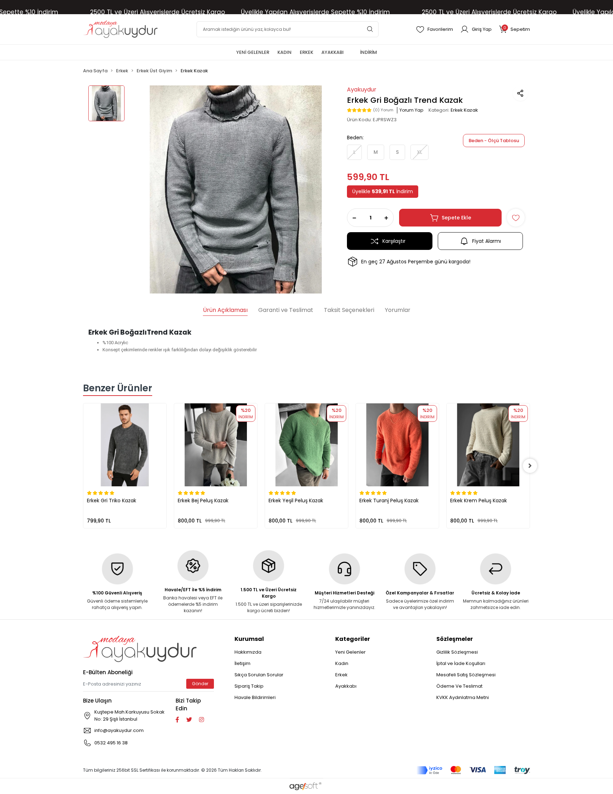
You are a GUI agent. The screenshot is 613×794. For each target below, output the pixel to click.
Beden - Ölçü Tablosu (494, 140)
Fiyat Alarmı (486, 241)
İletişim (242, 663)
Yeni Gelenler (350, 652)
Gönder (200, 684)
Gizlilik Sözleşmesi (457, 652)
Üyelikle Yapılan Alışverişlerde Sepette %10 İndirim (315, 12)
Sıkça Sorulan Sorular (258, 674)
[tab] (225, 311)
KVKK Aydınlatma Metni (462, 697)
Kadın (341, 663)
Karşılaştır (393, 241)
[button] (514, 29)
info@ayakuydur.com (119, 730)
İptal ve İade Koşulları (460, 663)
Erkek (341, 674)
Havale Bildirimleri (255, 697)
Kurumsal (249, 639)
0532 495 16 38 (111, 742)
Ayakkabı (346, 686)
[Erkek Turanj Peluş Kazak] (397, 444)
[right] (530, 466)
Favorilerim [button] (440, 29)
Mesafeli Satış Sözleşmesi (466, 674)
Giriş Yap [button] (482, 29)
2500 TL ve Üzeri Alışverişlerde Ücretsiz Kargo (157, 12)
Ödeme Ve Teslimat (459, 686)
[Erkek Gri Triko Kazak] (124, 444)
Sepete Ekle (456, 217)
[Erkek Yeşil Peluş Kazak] (306, 444)
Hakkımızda (247, 652)
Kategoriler (352, 639)
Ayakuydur (361, 89)
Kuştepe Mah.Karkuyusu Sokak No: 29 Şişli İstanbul (129, 715)
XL (419, 152)
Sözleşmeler (454, 639)
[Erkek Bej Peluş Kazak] (215, 444)
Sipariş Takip (249, 686)
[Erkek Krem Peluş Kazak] (488, 444)
